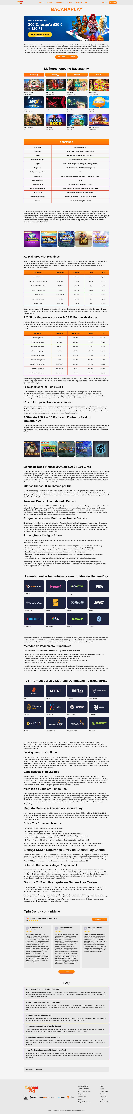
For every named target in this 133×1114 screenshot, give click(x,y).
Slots (97, 74)
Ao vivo (54, 74)
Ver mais (66, 971)
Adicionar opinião (100, 919)
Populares (33, 74)
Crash (76, 74)
